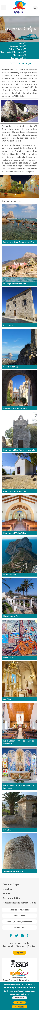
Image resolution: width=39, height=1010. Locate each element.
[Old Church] (19, 679)
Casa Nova (8, 325)
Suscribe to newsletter (19, 910)
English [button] (19, 953)
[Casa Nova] (19, 305)
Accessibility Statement (15, 946)
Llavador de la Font (11, 616)
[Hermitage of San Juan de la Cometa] (19, 430)
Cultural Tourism (16, 49)
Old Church (8, 699)
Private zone (19, 916)
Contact (32, 946)
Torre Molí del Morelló (13, 871)
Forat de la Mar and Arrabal (15, 408)
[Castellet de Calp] (19, 347)
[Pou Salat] (19, 810)
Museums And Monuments (12, 52)
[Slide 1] (15, 194)
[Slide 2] (18, 194)
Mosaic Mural (9, 658)
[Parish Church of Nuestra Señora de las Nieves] (19, 765)
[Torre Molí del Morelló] (19, 851)
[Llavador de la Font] (19, 596)
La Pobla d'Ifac (9, 574)
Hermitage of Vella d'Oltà (14, 533)
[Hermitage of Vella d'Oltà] (19, 513)
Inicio (21, 43)
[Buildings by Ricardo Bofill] (19, 264)
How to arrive (19, 927)
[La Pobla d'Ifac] (19, 555)
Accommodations (12, 898)
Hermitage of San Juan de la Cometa (19, 450)
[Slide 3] (22, 194)
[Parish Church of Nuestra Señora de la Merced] (19, 721)
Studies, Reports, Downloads (19, 922)
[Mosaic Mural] (19, 638)
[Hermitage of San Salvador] (19, 471)
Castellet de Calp (10, 367)
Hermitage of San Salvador (15, 491)
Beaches (7, 889)
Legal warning (15, 943)
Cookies (27, 943)
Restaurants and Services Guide (19, 902)
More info (19, 997)
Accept (19, 1002)
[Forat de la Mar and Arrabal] (19, 388)
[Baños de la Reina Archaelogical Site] (19, 222)
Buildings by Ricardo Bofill (14, 283)
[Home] (19, 8)
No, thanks (19, 1007)
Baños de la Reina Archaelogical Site (18, 242)
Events (6, 893)
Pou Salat (7, 830)
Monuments (18, 55)
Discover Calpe (17, 46)
